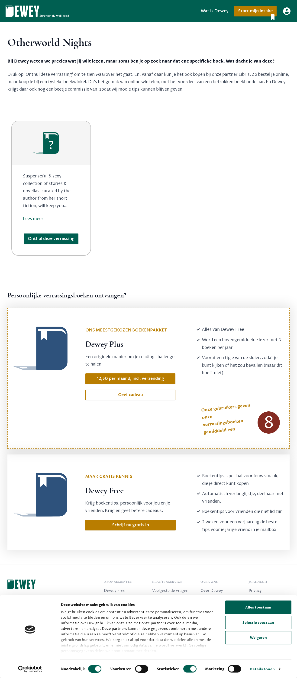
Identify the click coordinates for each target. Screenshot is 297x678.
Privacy (255, 590)
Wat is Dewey (215, 11)
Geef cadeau (130, 394)
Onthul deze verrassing (51, 238)
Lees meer (33, 218)
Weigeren (258, 637)
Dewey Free (114, 590)
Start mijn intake (255, 11)
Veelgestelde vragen (170, 590)
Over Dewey (211, 590)
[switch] (141, 668)
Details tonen (262, 669)
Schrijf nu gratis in (130, 525)
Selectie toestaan (258, 622)
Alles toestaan (258, 607)
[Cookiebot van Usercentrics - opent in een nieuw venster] (30, 668)
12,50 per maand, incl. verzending (130, 378)
